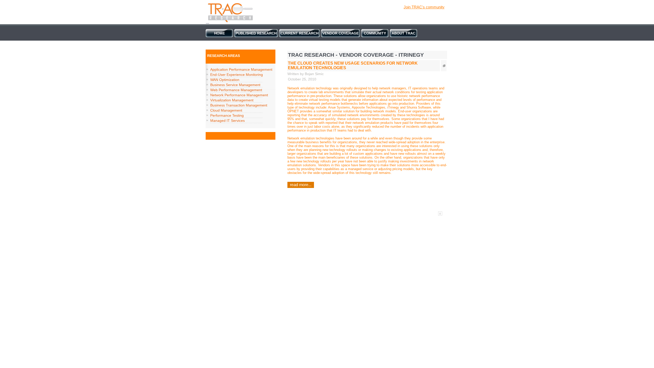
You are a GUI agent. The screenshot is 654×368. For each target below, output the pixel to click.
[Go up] (440, 214)
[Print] (445, 66)
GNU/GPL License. (351, 213)
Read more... (300, 185)
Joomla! (291, 213)
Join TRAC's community (424, 7)
